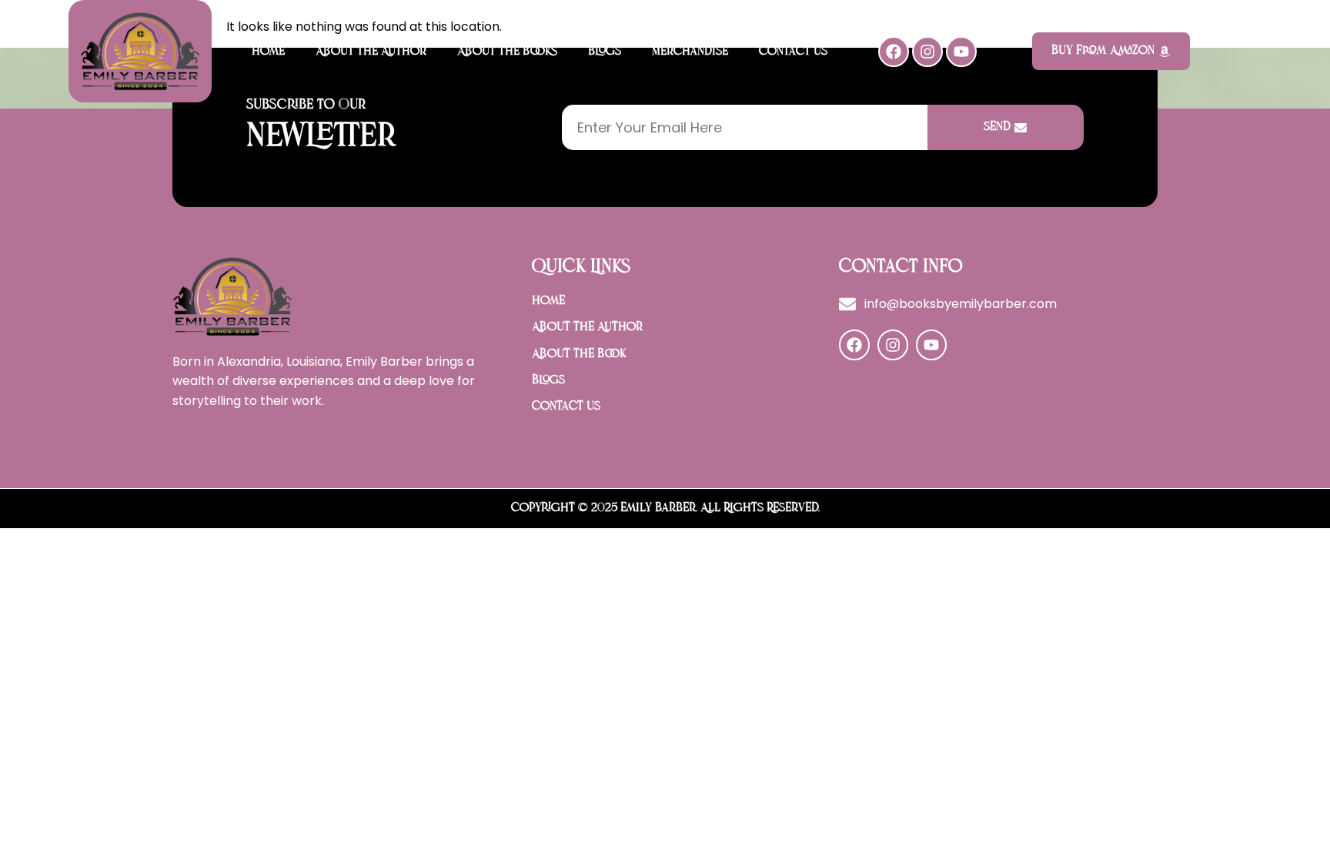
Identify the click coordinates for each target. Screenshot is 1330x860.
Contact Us (793, 51)
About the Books (507, 51)
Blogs (604, 51)
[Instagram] (927, 51)
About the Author (371, 51)
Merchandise (690, 51)
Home (268, 51)
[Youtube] (961, 51)
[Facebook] (893, 51)
